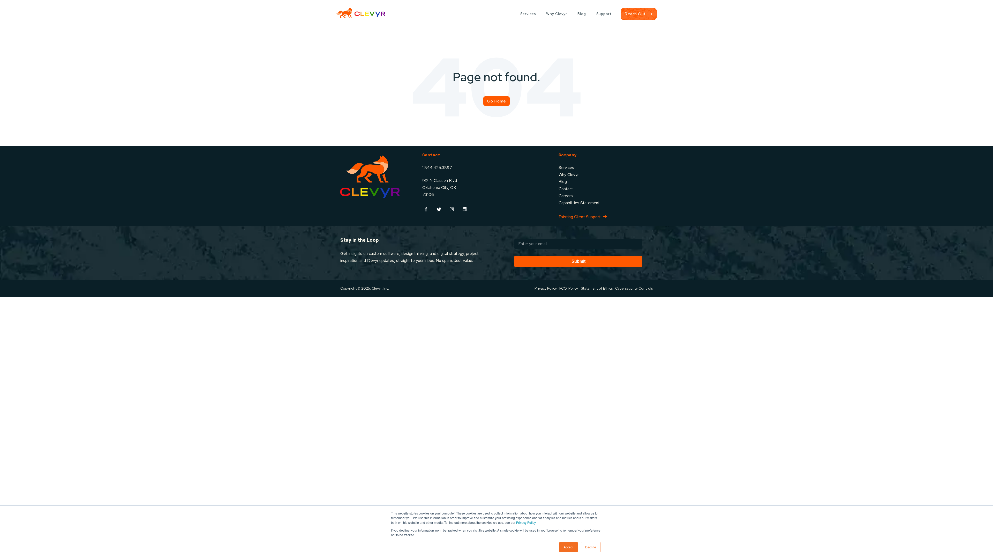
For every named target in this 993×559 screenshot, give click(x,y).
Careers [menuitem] (566, 195)
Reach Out (635, 14)
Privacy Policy (526, 522)
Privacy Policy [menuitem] (546, 288)
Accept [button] (568, 547)
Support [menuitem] (603, 13)
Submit (578, 261)
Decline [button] (590, 547)
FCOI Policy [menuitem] (568, 288)
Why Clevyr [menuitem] (556, 13)
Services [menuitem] (528, 13)
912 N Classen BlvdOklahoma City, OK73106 (439, 187)
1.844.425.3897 (437, 167)
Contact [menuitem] (566, 189)
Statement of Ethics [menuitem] (597, 288)
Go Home (496, 101)
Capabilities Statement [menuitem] (579, 202)
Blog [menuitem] (581, 13)
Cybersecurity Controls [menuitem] (634, 288)
